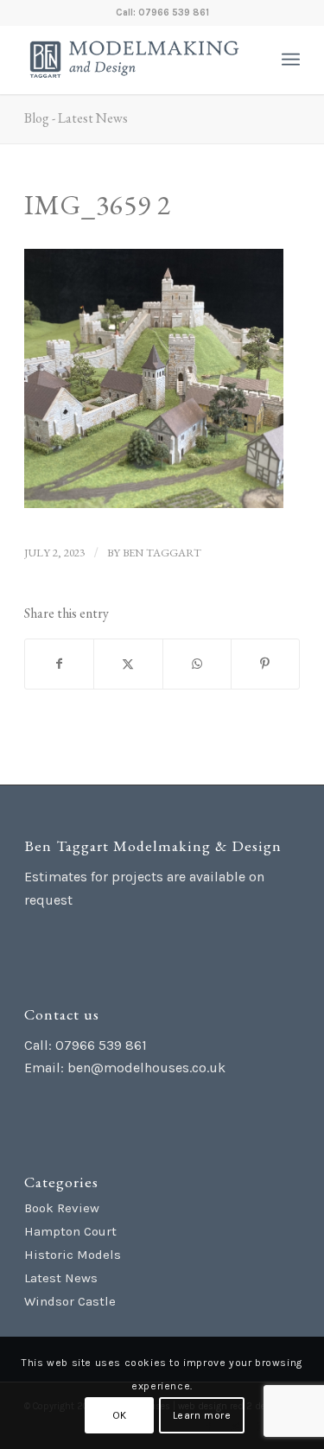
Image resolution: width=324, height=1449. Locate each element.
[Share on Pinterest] (265, 664)
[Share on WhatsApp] (197, 664)
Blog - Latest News (76, 118)
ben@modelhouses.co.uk (146, 1067)
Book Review (61, 1208)
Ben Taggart (162, 552)
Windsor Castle (70, 1301)
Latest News (61, 1278)
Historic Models (72, 1254)
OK (119, 1415)
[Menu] (291, 59)
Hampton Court (70, 1231)
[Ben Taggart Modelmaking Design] (134, 59)
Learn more (202, 1415)
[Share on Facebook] (59, 664)
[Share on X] (128, 664)
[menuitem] (291, 59)
